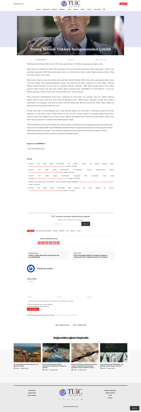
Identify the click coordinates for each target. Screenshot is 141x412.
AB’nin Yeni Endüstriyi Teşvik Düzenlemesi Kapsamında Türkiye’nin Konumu (54, 366)
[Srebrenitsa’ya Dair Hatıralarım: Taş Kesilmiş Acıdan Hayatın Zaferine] (113, 352)
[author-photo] (15, 368)
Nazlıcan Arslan (42, 59)
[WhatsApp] (50, 242)
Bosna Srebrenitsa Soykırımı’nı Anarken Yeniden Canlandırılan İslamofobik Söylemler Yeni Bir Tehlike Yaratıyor (84, 366)
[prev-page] (15, 373)
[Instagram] (64, 399)
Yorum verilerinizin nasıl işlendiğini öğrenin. (66, 315)
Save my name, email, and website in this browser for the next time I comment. (51, 301)
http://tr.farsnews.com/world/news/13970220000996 (50, 178)
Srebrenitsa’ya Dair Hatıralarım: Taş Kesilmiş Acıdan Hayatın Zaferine (111, 365)
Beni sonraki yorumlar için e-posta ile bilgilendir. (41, 304)
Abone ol (85, 224)
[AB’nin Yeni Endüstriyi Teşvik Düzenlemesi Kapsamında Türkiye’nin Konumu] (56, 352)
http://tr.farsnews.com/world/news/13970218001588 (45, 172)
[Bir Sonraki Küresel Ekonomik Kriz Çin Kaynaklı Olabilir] (27, 352)
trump (79, 230)
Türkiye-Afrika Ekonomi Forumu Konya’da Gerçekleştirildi (44, 256)
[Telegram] (54, 242)
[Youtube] (82, 399)
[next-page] (17, 373)
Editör (17, 368)
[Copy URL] (58, 242)
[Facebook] (43, 242)
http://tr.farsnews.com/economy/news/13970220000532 (46, 166)
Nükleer (72, 230)
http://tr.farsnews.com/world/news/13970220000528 (45, 190)
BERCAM (61, 230)
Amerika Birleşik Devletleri (43, 230)
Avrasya (55, 230)
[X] (39, 242)
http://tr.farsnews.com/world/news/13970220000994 (96, 182)
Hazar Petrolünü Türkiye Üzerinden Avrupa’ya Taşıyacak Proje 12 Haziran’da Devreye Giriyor (91, 256)
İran (67, 230)
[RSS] (73, 399)
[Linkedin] (46, 242)
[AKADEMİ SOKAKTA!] (70, 3)
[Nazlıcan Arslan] (31, 268)
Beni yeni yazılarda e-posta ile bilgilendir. (39, 306)
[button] (19, 3)
